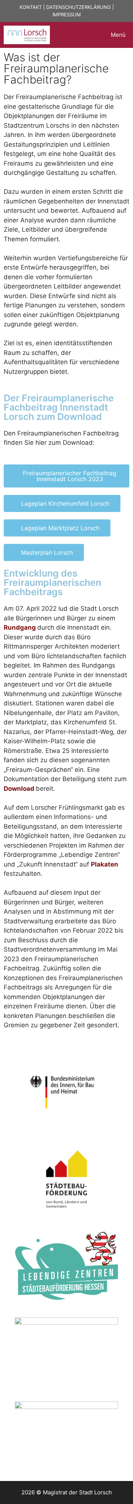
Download (19, 788)
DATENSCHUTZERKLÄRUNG (78, 7)
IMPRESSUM (66, 14)
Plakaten (104, 864)
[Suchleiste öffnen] (85, 35)
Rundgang (20, 627)
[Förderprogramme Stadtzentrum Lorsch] (27, 35)
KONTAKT (31, 7)
